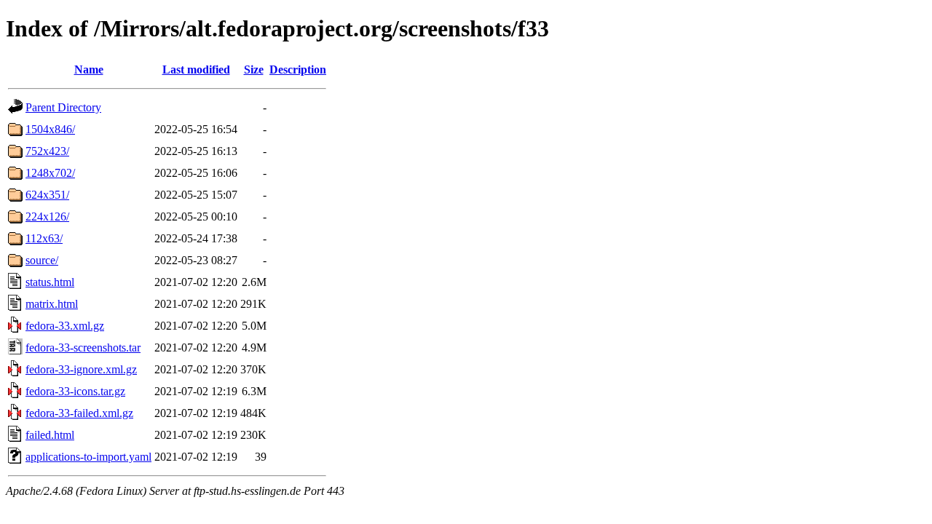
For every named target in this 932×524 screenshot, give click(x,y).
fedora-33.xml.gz (64, 325)
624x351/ (47, 194)
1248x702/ (50, 173)
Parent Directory (63, 107)
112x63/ (44, 238)
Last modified (196, 69)
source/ (41, 260)
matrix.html (51, 304)
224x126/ (47, 216)
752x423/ (47, 151)
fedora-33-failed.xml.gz (79, 413)
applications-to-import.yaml (88, 456)
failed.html (49, 435)
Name (88, 69)
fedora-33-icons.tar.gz (75, 391)
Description (297, 69)
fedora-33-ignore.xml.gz (81, 369)
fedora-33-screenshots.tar (83, 347)
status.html (49, 282)
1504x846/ (50, 129)
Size (254, 69)
